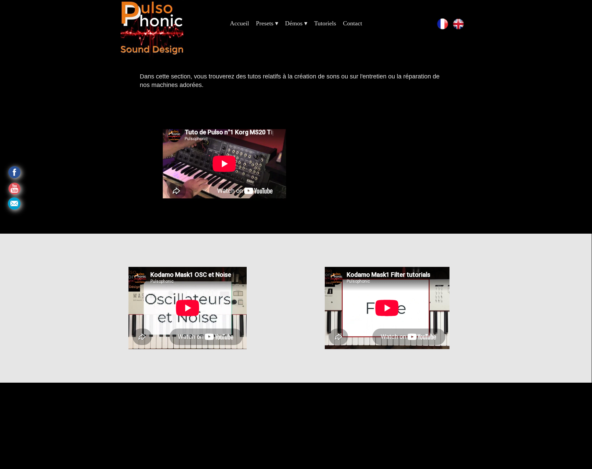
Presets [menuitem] (267, 23)
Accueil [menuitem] (239, 23)
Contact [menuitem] (352, 23)
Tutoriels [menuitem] (325, 23)
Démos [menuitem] (296, 23)
